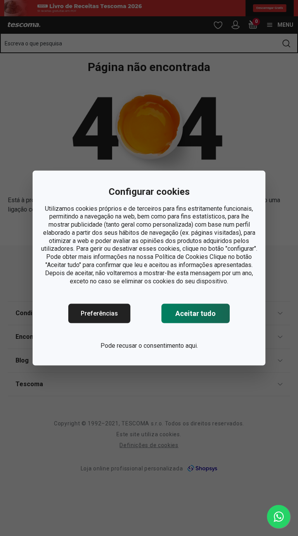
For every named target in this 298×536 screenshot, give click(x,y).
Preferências (99, 313)
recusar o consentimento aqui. (157, 345)
